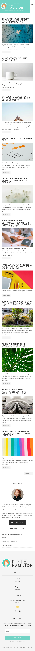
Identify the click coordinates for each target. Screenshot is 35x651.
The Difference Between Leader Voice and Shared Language (16, 433)
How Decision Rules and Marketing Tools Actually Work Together (17, 266)
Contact (17, 589)
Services (17, 578)
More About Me (17, 522)
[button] (32, 5)
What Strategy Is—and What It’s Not (14, 59)
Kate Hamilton (12, 6)
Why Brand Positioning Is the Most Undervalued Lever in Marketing (16, 20)
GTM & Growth (6, 538)
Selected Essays (7, 545)
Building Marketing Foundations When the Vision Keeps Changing (15, 391)
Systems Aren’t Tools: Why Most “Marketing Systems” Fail (17, 304)
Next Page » (28, 473)
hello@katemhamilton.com (17, 600)
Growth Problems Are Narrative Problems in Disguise (14, 180)
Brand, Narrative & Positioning (12, 534)
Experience (17, 581)
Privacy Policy (20, 648)
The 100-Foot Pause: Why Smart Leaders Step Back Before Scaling (16, 98)
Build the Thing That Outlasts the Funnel (13, 345)
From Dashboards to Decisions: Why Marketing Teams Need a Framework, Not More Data (16, 223)
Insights (17, 587)
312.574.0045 (17, 602)
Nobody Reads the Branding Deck (17, 139)
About (17, 584)
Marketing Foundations (9, 542)
